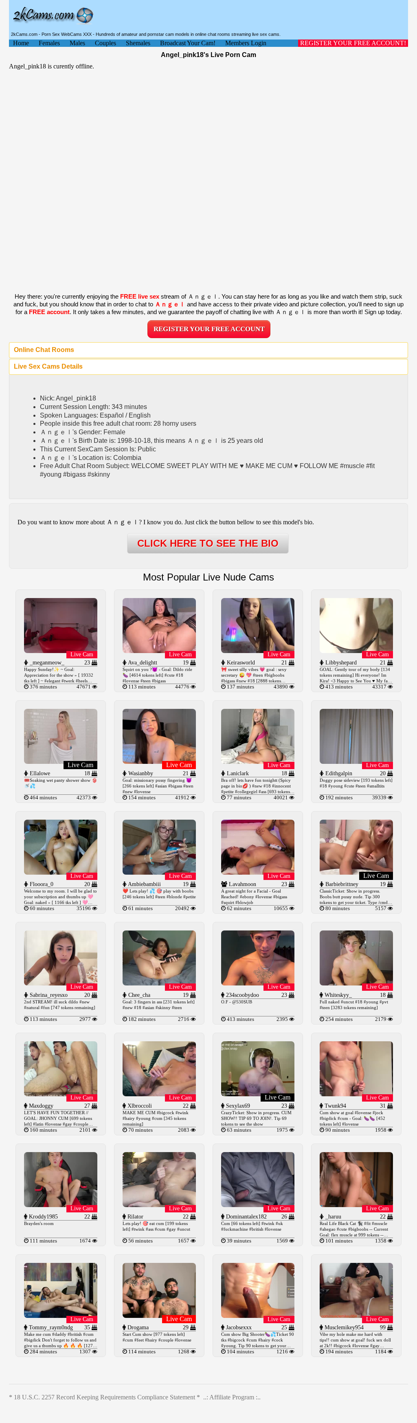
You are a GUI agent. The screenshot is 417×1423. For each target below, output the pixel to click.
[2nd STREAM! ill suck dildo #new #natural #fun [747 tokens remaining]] (60, 983)
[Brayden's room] (60, 1204)
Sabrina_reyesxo (48, 995)
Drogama (137, 1327)
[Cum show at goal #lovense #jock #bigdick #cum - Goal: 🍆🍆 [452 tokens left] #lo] (356, 1094)
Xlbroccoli (139, 1106)
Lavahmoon (241, 884)
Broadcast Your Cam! (187, 43)
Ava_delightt (142, 663)
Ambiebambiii (144, 884)
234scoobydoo (241, 995)
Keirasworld (240, 663)
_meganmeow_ (46, 663)
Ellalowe (39, 773)
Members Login (245, 43)
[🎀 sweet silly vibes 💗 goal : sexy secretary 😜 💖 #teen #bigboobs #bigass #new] (257, 650)
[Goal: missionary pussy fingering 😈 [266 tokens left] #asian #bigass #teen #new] (159, 761)
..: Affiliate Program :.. (232, 1397)
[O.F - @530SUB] (257, 983)
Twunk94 (334, 1106)
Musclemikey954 (343, 1327)
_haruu (332, 1217)
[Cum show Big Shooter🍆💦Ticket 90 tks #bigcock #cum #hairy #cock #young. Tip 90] (257, 1315)
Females (49, 43)
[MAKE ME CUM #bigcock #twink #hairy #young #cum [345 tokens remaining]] (159, 1094)
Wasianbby (140, 773)
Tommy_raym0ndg (50, 1327)
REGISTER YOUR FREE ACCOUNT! (353, 43)
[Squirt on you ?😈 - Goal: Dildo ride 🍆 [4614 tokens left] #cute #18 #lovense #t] (159, 650)
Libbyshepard (340, 663)
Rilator (134, 1217)
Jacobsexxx (238, 1327)
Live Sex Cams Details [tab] (48, 366)
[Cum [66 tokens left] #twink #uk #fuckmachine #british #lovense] (257, 1204)
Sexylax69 (237, 1106)
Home (21, 43)
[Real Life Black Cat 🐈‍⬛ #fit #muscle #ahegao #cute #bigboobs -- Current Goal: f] (356, 1204)
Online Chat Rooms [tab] (44, 349)
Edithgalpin (338, 773)
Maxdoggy (40, 1106)
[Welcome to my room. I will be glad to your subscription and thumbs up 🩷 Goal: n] (60, 872)
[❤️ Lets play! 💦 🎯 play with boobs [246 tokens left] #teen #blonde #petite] (159, 872)
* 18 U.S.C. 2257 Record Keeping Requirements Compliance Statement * (104, 1397)
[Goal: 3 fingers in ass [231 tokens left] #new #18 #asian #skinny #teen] (159, 983)
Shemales (138, 43)
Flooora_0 (40, 884)
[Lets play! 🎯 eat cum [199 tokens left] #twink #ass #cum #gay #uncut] (159, 1204)
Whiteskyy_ (337, 995)
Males (77, 43)
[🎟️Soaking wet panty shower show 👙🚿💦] (60, 761)
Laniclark (237, 773)
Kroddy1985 (42, 1217)
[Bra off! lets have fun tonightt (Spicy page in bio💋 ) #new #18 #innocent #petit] (257, 761)
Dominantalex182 (245, 1217)
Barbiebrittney (341, 884)
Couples (105, 43)
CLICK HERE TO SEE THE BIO (208, 543)
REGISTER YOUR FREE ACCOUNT (209, 329)
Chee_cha (138, 995)
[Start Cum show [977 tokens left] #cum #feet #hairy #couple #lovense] (159, 1315)
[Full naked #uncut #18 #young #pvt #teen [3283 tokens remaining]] (356, 983)
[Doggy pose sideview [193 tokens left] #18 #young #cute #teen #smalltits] (356, 761)
